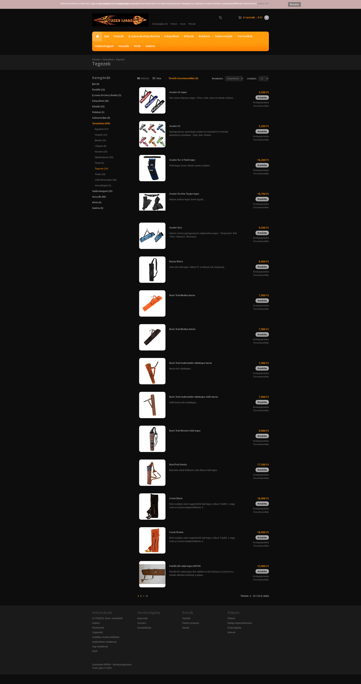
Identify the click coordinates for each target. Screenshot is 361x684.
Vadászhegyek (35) (102, 191)
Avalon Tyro (175, 227)
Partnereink (98, 627)
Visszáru (141, 623)
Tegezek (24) (101, 168)
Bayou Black (176, 261)
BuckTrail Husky (178, 464)
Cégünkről (97, 632)
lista (159, 78)
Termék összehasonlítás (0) (183, 78)
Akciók (185, 627)
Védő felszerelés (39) (106, 180)
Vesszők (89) (99, 197)
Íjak (106, 36)
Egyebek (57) (101, 129)
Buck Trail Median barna (182, 295)
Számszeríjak (223, 36)
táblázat (145, 78)
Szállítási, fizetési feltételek (105, 637)
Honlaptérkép (144, 627)
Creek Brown (176, 532)
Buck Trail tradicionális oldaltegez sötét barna (193, 397)
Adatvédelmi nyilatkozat (104, 642)
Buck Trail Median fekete (182, 329)
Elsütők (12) (98, 89)
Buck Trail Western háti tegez (184, 430)
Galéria (150, 46)
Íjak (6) (95, 84)
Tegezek (120, 59)
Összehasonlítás (261, 106)
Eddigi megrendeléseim (240, 623)
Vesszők (123, 46)
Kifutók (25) (98, 106)
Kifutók (189, 36)
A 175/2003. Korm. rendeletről (107, 618)
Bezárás (294, 4)
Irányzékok (172, 36)
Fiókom (174, 24)
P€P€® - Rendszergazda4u (118, 664)
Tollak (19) (100, 174)
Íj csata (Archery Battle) (144, 36)
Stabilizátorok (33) (104, 157)
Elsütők (119, 36)
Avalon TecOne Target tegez (184, 194)
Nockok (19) (101, 151)
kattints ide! (263, 3)
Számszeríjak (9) (101, 118)
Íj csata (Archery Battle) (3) (106, 95)
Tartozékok (245, 36)
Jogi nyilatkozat (100, 646)
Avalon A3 (174, 126)
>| (146, 596)
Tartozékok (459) (101, 123)
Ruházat (204, 36)
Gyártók (186, 618)
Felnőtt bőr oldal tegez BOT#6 (185, 566)
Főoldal (97, 36)
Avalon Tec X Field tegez (182, 160)
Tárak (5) (99, 163)
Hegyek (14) (101, 134)
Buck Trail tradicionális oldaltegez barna (190, 363)
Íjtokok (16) (100, 140)
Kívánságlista (234, 627)
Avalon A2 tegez (178, 92)
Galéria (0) (97, 208)
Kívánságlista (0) (160, 24)
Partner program (190, 623)
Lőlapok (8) (100, 146)
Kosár (183, 24)
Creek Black (176, 498)
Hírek (137, 46)
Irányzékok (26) (100, 101)
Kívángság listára (261, 102)
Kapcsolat (142, 618)
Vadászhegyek (104, 46)
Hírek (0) (96, 202)
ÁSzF (95, 651)
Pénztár (192, 24)
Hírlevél (231, 632)
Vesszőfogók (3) (103, 185)
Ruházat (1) (98, 112)
